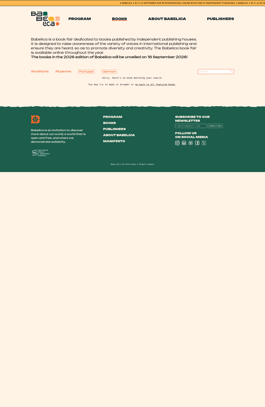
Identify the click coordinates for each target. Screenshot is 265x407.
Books (119, 19)
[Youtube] (190, 143)
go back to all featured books (155, 84)
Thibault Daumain (146, 164)
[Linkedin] (184, 143)
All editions (40, 71)
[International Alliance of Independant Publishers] (60, 153)
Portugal (86, 71)
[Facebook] (197, 143)
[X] (204, 143)
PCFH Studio (130, 164)
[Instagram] (177, 143)
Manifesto (114, 141)
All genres (63, 71)
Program (79, 19)
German (109, 71)
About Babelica (167, 19)
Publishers (220, 19)
